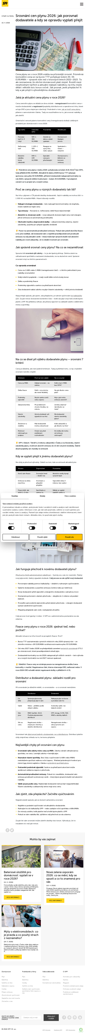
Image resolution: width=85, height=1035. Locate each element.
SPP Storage (46, 1030)
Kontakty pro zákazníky (71, 977)
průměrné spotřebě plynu (58, 763)
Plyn (3, 977)
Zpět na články (8, 16)
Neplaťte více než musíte (11, 998)
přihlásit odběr (51, 1018)
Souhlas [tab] (15, 496)
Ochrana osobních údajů (72, 989)
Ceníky (4, 989)
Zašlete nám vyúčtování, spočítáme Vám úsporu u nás (31, 991)
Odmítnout (15, 537)
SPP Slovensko (70, 1030)
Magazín (66, 983)
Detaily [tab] (42, 496)
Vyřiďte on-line (7, 983)
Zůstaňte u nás (7, 1001)
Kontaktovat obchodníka (51, 983)
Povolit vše (69, 537)
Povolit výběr (42, 537)
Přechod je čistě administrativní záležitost (33, 575)
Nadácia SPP (58, 1030)
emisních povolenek (69, 648)
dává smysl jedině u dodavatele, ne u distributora (48, 734)
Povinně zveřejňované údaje (73, 986)
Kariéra (65, 980)
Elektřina (5, 980)
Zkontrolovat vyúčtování (10, 995)
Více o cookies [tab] (70, 496)
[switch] (32, 528)
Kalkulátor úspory (8, 986)
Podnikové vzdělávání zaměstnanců (70, 993)
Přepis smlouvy (7, 992)
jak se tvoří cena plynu (71, 109)
